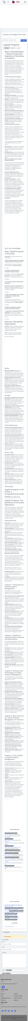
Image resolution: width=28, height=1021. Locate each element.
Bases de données (18, 998)
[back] (26, 1019)
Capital (6, 834)
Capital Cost (7, 858)
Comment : (4, 952)
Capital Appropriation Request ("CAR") (13, 847)
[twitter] (12, 1010)
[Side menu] (8, 2)
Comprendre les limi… (14, 912)
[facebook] (3, 987)
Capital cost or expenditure (10, 860)
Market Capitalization (9, 835)
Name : (3, 941)
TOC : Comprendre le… (12, 918)
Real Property (7, 855)
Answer (7, 267)
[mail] (3, 1010)
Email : (3, 947)
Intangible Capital (8, 867)
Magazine (16, 1000)
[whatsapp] (15, 1010)
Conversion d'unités (18, 995)
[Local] (4, 2)
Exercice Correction (10, 336)
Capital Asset (7, 851)
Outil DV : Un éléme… (11, 915)
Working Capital (8, 862)
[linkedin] (5, 1010)
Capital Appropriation (9, 840)
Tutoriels (16, 993)
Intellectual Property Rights (10, 842)
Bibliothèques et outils (5, 998)
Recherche (23, 40)
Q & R (2, 995)
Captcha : (4, 970)
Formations (3, 1000)
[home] (16, 2)
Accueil (2, 993)
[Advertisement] (14, 14)
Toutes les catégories (9, 926)
